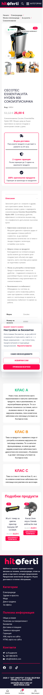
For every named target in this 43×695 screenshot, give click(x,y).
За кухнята (26, 18)
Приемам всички (21, 367)
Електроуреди (16, 15)
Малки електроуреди (11, 18)
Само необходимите (21, 354)
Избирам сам (21, 360)
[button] (12, 538)
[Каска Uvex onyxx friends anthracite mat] (30, 509)
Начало (6, 15)
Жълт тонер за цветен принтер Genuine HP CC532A (12, 524)
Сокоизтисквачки (9, 21)
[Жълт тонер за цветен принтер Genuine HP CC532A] (12, 509)
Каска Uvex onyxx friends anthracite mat (30, 521)
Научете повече (24, 346)
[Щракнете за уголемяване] (8, 56)
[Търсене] (22, 3)
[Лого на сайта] (10, 3)
